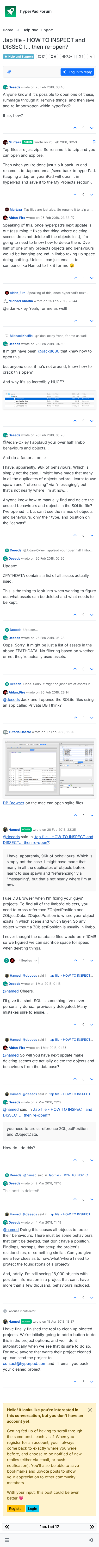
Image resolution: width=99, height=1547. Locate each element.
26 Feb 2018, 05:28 (50, 638)
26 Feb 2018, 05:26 (50, 558)
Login (32, 1508)
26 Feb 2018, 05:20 (50, 435)
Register (16, 1508)
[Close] (90, 1409)
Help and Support (20, 56)
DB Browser (13, 802)
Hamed (14, 829)
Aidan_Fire (17, 218)
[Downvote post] (92, 127)
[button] (7, 1540)
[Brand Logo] (10, 11)
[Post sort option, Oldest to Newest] (9, 72)
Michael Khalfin (21, 301)
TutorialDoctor (20, 732)
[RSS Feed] (90, 56)
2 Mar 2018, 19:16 (48, 1183)
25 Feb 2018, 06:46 (50, 87)
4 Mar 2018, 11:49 (48, 1222)
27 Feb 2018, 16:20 (60, 732)
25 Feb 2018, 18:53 (63, 142)
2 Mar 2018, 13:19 (48, 1102)
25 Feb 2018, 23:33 (55, 218)
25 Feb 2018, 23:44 (62, 301)
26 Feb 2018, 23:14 (55, 692)
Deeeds (14, 87)
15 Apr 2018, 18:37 (60, 1321)
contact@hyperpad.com (24, 1363)
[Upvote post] (75, 127)
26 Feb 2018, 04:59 (50, 344)
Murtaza (15, 142)
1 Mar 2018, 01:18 (48, 984)
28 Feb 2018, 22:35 (61, 829)
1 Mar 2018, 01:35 (53, 1048)
